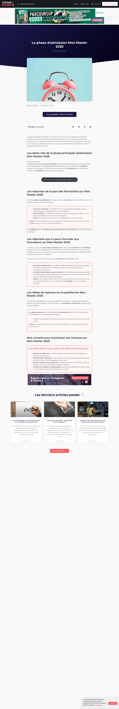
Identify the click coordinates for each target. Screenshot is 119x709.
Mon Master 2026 (72, 259)
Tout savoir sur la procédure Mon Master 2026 (59, 180)
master (74, 301)
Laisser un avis (85, 4)
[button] (73, 127)
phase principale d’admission (38, 164)
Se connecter (97, 4)
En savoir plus (98, 705)
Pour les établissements (110, 4)
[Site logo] (8, 3)
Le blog (76, 4)
